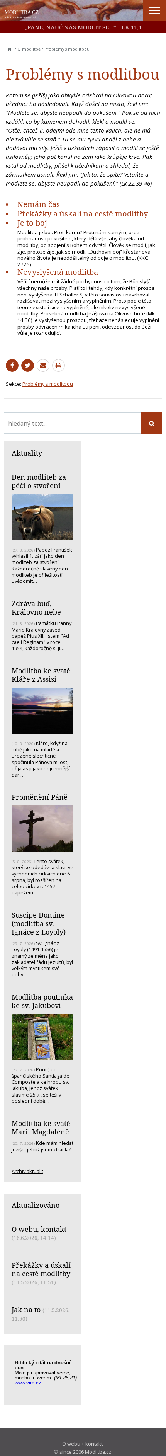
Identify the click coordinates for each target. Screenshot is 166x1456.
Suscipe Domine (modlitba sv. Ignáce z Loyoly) (39, 923)
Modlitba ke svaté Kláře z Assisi (41, 675)
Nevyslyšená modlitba (57, 272)
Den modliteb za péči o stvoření (39, 481)
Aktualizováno (35, 1205)
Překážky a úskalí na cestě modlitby (82, 213)
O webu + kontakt (82, 1443)
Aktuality (27, 453)
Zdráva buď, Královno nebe (36, 607)
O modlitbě (29, 49)
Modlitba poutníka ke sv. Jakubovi (42, 1001)
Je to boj (32, 223)
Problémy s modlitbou (67, 49)
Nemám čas (38, 204)
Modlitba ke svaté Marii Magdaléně (41, 1127)
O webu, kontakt (39, 1229)
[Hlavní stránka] (10, 49)
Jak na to (26, 1309)
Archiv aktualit (27, 1171)
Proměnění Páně (40, 797)
